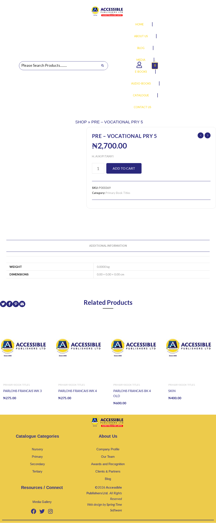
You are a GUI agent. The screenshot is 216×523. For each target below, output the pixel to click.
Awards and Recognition (108, 464)
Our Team (108, 456)
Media (140, 59)
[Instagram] (50, 511)
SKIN (172, 391)
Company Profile (107, 449)
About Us (141, 36)
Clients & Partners (107, 471)
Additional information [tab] (108, 245)
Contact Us (142, 107)
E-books (141, 71)
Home (139, 24)
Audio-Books (141, 83)
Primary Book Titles (118, 193)
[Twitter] (42, 511)
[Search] (102, 65)
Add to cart (124, 168)
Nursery (37, 449)
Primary (37, 456)
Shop (81, 122)
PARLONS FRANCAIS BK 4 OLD (132, 393)
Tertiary (37, 471)
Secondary (37, 464)
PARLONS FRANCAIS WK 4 (77, 391)
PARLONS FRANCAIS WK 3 (22, 391)
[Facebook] (33, 511)
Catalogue (141, 95)
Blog (140, 48)
